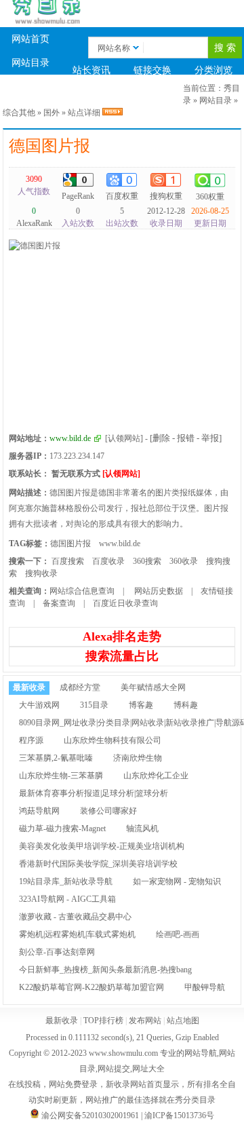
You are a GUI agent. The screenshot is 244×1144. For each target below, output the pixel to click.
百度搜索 (68, 561)
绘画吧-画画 (177, 934)
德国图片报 (49, 146)
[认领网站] (124, 438)
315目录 (94, 705)
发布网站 (145, 1020)
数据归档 (91, 94)
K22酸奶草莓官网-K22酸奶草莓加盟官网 (91, 987)
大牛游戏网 (39, 705)
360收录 (183, 561)
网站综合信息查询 (82, 591)
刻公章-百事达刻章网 (57, 952)
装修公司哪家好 (108, 811)
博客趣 (141, 705)
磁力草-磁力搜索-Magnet (62, 828)
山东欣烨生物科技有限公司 (112, 740)
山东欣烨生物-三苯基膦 (61, 775)
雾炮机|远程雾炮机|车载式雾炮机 (77, 934)
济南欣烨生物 (137, 758)
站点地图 (183, 1020)
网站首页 (30, 39)
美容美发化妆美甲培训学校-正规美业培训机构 (101, 846)
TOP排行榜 (152, 94)
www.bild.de (119, 543)
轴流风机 (142, 828)
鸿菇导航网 (39, 811)
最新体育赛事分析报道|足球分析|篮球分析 (93, 793)
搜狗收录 (41, 573)
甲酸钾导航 (204, 987)
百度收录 (108, 561)
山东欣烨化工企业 (155, 775)
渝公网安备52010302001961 (90, 1115)
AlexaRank (34, 217)
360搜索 (147, 561)
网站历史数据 (157, 591)
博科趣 (186, 705)
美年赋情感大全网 (153, 687)
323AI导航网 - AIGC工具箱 (67, 899)
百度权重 (122, 196)
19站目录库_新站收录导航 (66, 881)
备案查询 (59, 603)
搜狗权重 (166, 196)
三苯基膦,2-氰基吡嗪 (56, 758)
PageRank (78, 196)
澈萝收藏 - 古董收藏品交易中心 (75, 916)
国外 (51, 112)
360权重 (210, 197)
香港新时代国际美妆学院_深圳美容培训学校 (98, 864)
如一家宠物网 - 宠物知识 (177, 881)
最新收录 (30, 94)
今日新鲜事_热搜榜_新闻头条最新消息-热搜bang (105, 969)
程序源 (31, 740)
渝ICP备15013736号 (179, 1115)
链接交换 (152, 70)
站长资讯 (91, 70)
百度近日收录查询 (125, 603)
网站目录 (30, 63)
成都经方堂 (80, 687)
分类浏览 (213, 70)
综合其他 (19, 112)
